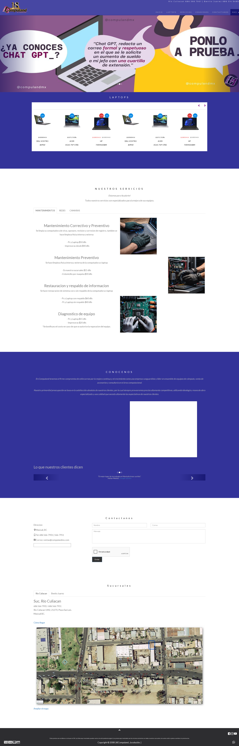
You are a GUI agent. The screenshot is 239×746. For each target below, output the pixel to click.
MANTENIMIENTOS (45, 210)
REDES (62, 210)
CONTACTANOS (220, 12)
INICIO (159, 12)
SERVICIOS (186, 12)
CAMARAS (75, 210)
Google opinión (124, 478)
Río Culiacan (41, 593)
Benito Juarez (57, 593)
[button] (18, 53)
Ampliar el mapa (41, 708)
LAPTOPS (171, 12)
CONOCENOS (202, 12)
